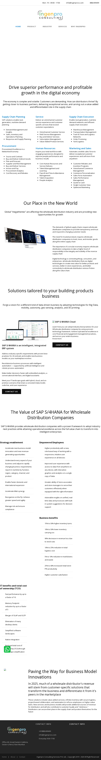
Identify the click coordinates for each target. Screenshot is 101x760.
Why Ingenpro (78, 26)
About (13, 757)
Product (31, 26)
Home (18, 26)
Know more (57, 338)
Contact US (11, 391)
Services (62, 26)
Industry (47, 26)
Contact (22, 757)
